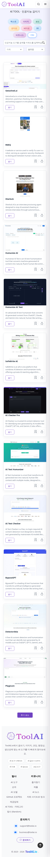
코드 (37, 21)
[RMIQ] (25, 130)
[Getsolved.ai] (25, 75)
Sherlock (9, 199)
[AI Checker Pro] (25, 400)
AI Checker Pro (12, 415)
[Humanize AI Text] (25, 292)
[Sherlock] (25, 184)
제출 (36, 787)
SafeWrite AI (11, 361)
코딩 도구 (36, 767)
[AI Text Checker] (25, 508)
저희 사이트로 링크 (36, 796)
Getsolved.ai (11, 90)
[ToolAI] (13, 4)
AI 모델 (14, 792)
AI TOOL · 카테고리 (14, 806)
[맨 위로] (40, 846)
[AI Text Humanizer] (25, 454)
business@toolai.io (28, 832)
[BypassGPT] (25, 562)
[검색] (38, 4)
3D (37, 28)
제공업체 (14, 801)
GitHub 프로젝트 (14, 796)
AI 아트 (12, 767)
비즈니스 (20, 35)
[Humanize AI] (25, 238)
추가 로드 (25, 715)
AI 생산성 (24, 767)
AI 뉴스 (35, 792)
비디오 (27, 28)
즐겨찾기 (36, 782)
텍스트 (13, 21)
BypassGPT (10, 577)
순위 (14, 787)
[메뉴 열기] (45, 4)
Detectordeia (11, 631)
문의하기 (26, 840)
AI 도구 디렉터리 (16, 761)
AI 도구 (14, 782)
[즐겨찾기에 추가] (36, 107)
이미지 (26, 21)
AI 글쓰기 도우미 (34, 761)
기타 (32, 35)
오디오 (14, 28)
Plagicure (9, 685)
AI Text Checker (13, 523)
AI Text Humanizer (14, 469)
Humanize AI (11, 253)
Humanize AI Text (14, 307)
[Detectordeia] (25, 617)
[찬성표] (42, 107)
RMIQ (8, 145)
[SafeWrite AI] (25, 346)
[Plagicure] (25, 671)
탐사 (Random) (14, 811)
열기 (10, 107)
